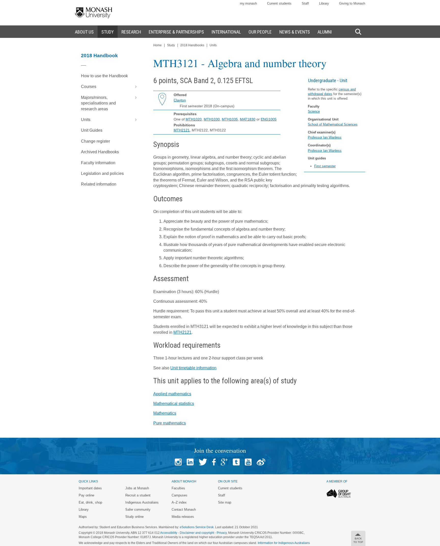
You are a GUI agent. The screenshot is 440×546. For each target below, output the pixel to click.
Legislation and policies (102, 173)
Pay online (86, 495)
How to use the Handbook (104, 76)
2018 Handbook (99, 55)
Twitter (203, 462)
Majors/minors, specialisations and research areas (98, 103)
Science (314, 111)
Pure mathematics (169, 423)
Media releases (183, 517)
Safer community (137, 509)
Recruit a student (137, 495)
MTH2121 (182, 130)
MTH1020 (194, 119)
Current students (279, 3)
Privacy (222, 533)
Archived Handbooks (100, 152)
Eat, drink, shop (90, 502)
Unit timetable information (193, 368)
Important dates (90, 488)
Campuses (179, 495)
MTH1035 (230, 119)
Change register (95, 141)
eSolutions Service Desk (197, 527)
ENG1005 (269, 119)
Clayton (180, 100)
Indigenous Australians (142, 502)
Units (85, 119)
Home (157, 45)
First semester (325, 166)
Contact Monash (184, 509)
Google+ (224, 462)
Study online (134, 517)
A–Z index (179, 502)
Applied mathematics (172, 394)
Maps (83, 517)
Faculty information (98, 163)
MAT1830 (247, 119)
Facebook (214, 462)
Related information (98, 184)
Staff (305, 3)
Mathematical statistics (173, 403)
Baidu (261, 462)
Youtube (248, 462)
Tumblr (236, 462)
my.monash (248, 3)
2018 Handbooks (192, 45)
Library (324, 3)
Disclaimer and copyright (197, 533)
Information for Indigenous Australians (284, 543)
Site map (224, 502)
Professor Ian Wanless (324, 137)
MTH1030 (212, 119)
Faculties (178, 488)
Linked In (190, 462)
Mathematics (164, 413)
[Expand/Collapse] (134, 86)
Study (171, 45)
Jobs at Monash (137, 488)
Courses (88, 86)
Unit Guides (91, 130)
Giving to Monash (352, 3)
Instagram (178, 462)
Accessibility (168, 533)
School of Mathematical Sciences (333, 124)
